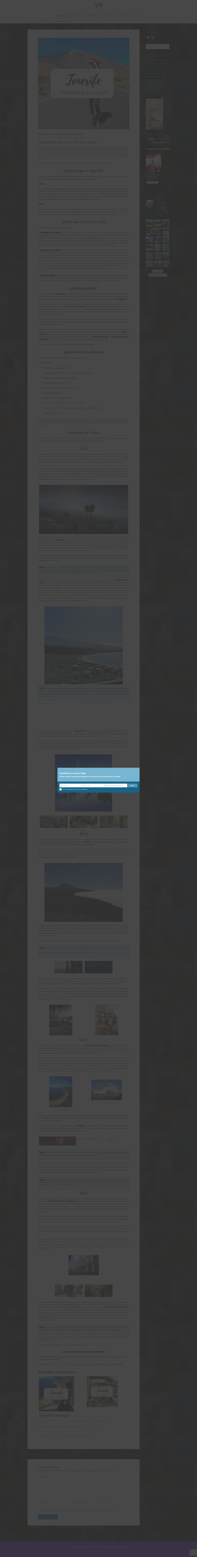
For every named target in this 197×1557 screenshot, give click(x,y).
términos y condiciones (81, 789)
